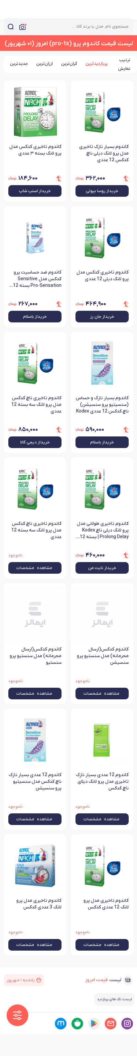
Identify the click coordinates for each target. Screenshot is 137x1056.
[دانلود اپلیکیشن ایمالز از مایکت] (61, 1023)
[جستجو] (10, 26)
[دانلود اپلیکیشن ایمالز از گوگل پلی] (94, 1023)
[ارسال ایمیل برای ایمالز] (110, 1023)
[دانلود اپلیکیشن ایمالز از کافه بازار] (77, 1023)
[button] (17, 1015)
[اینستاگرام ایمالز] (127, 1023)
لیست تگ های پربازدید (114, 999)
